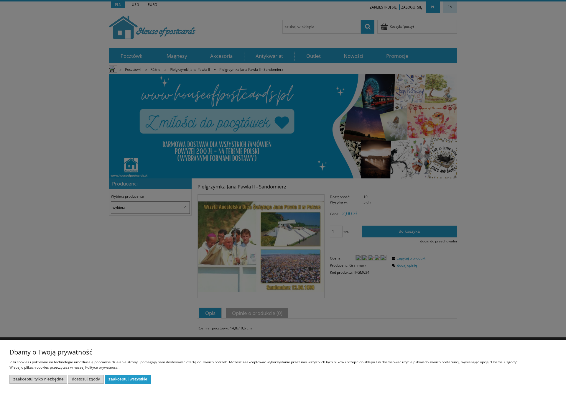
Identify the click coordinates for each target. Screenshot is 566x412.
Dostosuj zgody (86, 379)
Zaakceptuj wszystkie (127, 379)
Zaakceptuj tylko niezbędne (38, 379)
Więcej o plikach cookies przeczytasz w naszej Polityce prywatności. (64, 367)
